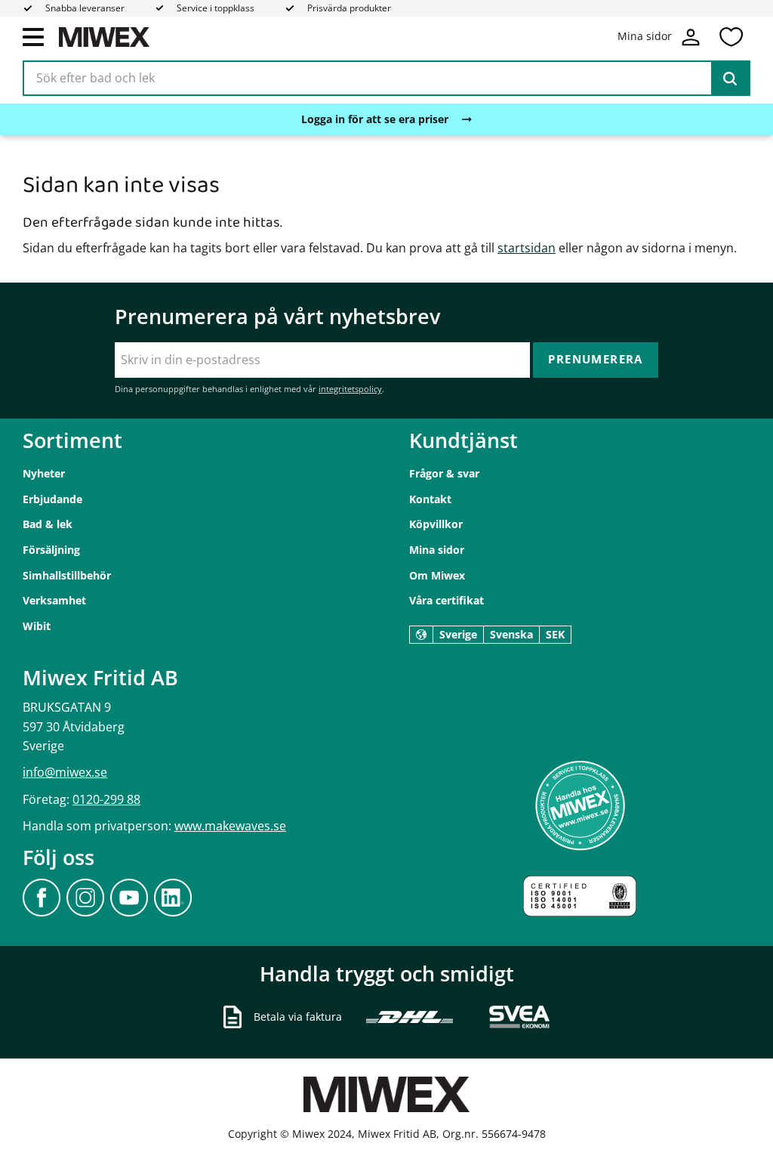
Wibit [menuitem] (37, 626)
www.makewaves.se (230, 825)
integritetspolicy (350, 388)
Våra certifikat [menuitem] (446, 600)
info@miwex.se (65, 772)
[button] (33, 36)
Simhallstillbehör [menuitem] (67, 575)
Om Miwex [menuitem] (437, 575)
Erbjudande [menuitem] (52, 499)
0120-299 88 (106, 799)
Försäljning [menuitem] (51, 549)
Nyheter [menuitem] (44, 473)
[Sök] (730, 78)
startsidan (526, 248)
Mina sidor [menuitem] (436, 549)
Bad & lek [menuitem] (47, 524)
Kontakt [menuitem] (430, 499)
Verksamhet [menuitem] (54, 600)
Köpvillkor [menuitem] (436, 524)
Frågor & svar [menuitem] (444, 473)
